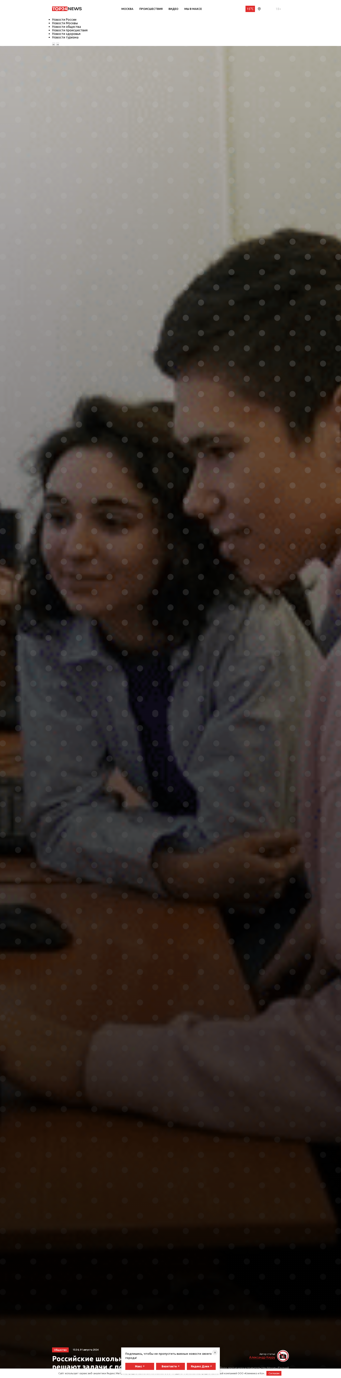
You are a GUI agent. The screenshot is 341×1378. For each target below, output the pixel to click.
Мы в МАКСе (193, 8)
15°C (250, 9)
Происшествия (151, 8)
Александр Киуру (262, 1357)
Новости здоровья (66, 34)
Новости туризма (65, 37)
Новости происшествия (70, 30)
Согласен (274, 1373)
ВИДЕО (173, 8)
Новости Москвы (65, 23)
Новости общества (66, 26)
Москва (127, 8)
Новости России (64, 19)
